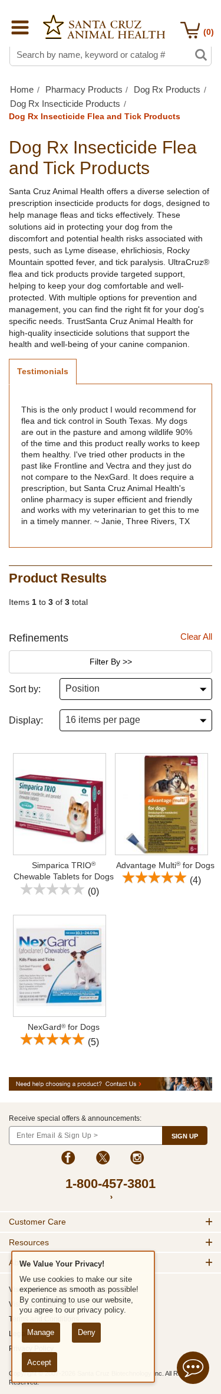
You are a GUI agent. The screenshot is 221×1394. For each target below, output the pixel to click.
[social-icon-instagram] (137, 1159)
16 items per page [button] (102, 720)
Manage (40, 1332)
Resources (29, 1242)
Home (22, 89)
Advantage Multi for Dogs (165, 865)
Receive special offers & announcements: (75, 1118)
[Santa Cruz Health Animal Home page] (104, 27)
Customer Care (37, 1221)
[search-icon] (201, 55)
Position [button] (82, 688)
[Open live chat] (193, 1370)
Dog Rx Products (167, 89)
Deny (86, 1332)
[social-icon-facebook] (68, 1159)
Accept (39, 1362)
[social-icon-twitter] (103, 1159)
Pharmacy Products (84, 89)
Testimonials (42, 371)
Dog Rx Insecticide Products (65, 104)
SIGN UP (184, 1136)
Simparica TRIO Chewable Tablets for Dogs (64, 870)
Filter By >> (111, 661)
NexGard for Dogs (64, 1027)
